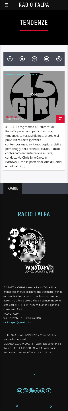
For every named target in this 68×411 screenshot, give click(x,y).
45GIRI (35, 94)
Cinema (9, 74)
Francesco (11, 116)
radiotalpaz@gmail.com (17, 322)
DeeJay (21, 74)
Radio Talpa (34, 5)
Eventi (33, 74)
